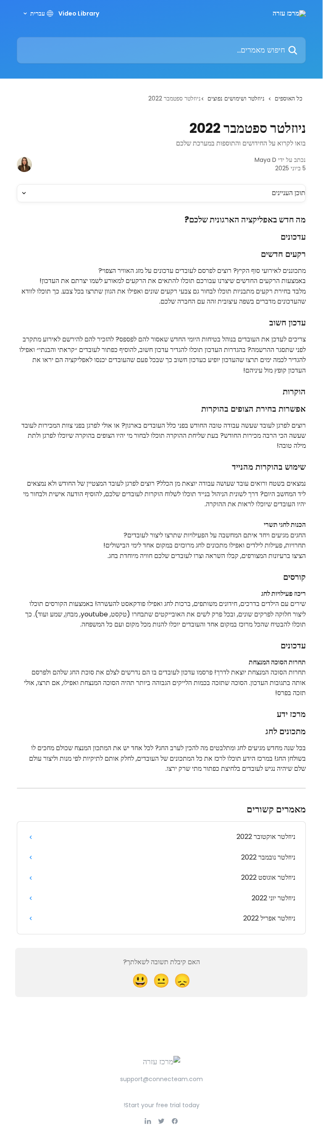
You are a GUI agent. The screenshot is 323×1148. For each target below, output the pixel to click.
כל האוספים (288, 98)
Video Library (78, 13)
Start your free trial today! (161, 1105)
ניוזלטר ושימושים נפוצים (236, 98)
